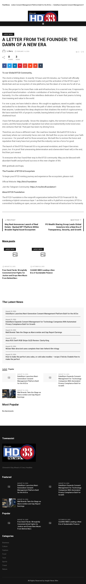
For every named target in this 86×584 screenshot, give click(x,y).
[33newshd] (43, 19)
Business (5, 542)
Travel (4, 565)
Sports (4, 561)
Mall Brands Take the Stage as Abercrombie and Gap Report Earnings (34, 332)
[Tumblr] (40, 65)
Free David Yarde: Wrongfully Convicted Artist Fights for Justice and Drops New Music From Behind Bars (14, 274)
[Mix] (35, 65)
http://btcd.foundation (27, 181)
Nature (4, 569)
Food (4, 554)
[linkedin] (15, 65)
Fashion (5, 550)
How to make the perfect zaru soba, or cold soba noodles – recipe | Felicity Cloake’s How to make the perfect (43, 358)
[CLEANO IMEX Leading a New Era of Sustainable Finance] (43, 255)
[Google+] (25, 65)
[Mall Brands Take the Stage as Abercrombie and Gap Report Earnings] (9, 393)
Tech (4, 558)
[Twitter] (9, 65)
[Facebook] (4, 65)
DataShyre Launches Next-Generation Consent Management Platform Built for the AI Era (42, 313)
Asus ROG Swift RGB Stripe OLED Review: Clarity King (27, 340)
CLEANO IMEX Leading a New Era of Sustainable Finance (42, 271)
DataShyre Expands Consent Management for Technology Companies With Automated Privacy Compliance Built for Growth (41, 323)
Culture (5, 546)
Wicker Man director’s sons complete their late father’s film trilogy (32, 348)
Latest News (8, 34)
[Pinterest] (20, 65)
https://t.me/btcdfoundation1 (43, 186)
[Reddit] (30, 65)
